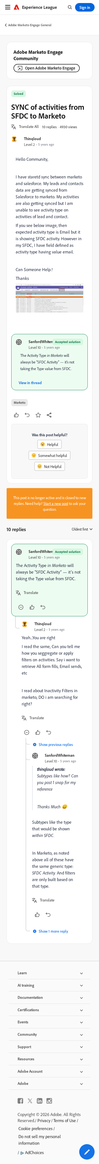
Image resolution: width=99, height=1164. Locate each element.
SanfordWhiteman (43, 341)
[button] (29, 127)
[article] (49, 580)
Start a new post (55, 503)
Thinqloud (32, 138)
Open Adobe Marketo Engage (50, 68)
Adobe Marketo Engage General (29, 25)
